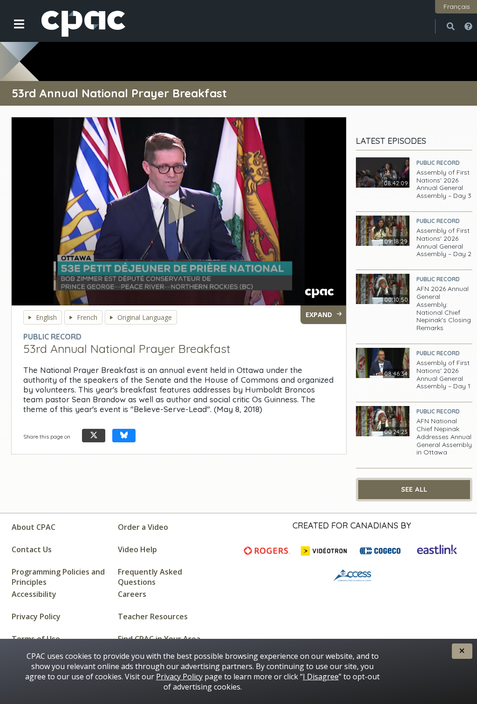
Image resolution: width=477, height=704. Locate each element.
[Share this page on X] (93, 435)
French (87, 317)
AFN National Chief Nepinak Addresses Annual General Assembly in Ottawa (444, 436)
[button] (13, 31)
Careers (132, 594)
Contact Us (32, 549)
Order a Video (143, 527)
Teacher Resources (153, 616)
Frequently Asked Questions (150, 577)
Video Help (137, 549)
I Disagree (321, 676)
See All (414, 489)
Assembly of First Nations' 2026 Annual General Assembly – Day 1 (443, 374)
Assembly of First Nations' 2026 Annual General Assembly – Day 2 (443, 242)
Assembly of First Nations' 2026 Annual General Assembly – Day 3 (443, 184)
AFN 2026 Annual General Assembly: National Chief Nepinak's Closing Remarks (443, 308)
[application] (179, 211)
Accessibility (34, 594)
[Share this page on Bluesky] (124, 435)
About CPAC (33, 527)
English (46, 317)
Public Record (438, 162)
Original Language (144, 317)
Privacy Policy (36, 616)
